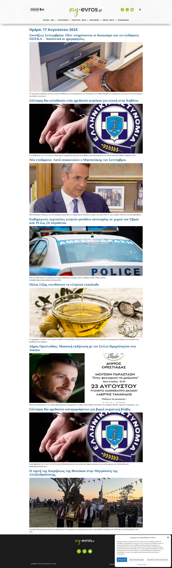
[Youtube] (132, 9)
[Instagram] (127, 9)
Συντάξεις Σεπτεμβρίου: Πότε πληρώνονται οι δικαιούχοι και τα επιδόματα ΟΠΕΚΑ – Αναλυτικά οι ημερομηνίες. (84, 37)
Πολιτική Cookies (142, 564)
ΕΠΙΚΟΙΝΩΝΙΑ (123, 20)
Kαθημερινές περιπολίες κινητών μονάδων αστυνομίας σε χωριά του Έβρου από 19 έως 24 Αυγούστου (84, 221)
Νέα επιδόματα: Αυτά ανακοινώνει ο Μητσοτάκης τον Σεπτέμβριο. (78, 160)
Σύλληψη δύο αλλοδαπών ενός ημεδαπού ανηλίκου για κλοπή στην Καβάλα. (84, 100)
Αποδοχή (122, 560)
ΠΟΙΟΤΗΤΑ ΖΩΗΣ (79, 20)
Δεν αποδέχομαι (136, 560)
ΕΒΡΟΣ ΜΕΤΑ (108, 20)
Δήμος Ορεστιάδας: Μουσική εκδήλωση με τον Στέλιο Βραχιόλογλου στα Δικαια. (82, 348)
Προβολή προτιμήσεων (157, 560)
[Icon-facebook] (122, 9)
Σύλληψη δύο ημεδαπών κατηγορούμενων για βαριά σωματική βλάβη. (80, 409)
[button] (168, 537)
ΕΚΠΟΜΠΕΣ (94, 20)
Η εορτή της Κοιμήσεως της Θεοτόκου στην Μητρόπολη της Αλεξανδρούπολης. (73, 472)
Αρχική (46, 20)
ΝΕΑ (52, 20)
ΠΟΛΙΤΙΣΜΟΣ (63, 20)
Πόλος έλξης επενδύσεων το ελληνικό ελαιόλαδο (64, 284)
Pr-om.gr (53, 563)
